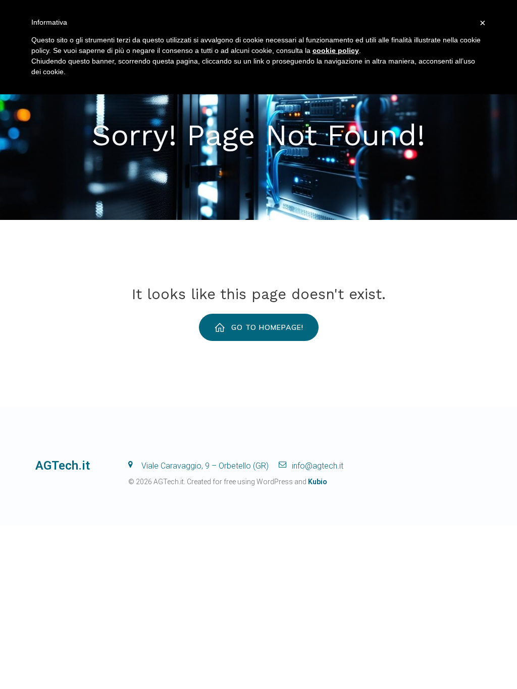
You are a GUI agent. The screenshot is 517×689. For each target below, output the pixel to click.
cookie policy (336, 50)
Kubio (317, 482)
